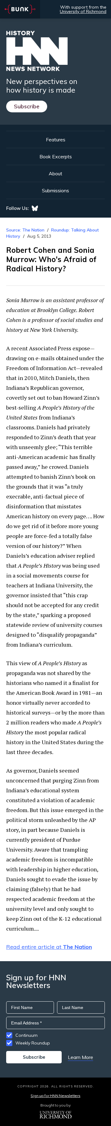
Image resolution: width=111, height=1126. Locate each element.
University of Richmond (83, 11)
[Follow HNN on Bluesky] (35, 208)
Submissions (55, 190)
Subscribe (26, 106)
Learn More (80, 1057)
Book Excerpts (55, 156)
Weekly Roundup (32, 1043)
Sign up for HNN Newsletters (55, 1095)
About (55, 173)
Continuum (26, 1035)
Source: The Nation (25, 230)
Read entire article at (49, 946)
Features (55, 139)
